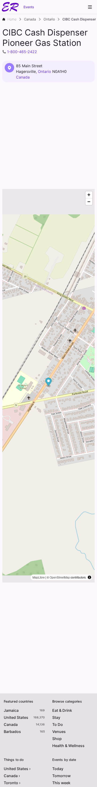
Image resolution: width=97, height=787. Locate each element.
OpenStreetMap (60, 577)
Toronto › (12, 782)
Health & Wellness (68, 745)
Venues (59, 731)
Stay (56, 717)
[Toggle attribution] (89, 577)
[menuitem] (90, 7)
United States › (17, 768)
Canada (23, 77)
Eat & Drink (62, 710)
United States (16, 717)
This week (61, 782)
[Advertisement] (48, 135)
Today (57, 768)
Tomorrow (61, 775)
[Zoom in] (88, 194)
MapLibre (38, 577)
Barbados (12, 731)
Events (29, 7)
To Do (57, 724)
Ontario (44, 71)
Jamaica (11, 710)
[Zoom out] (88, 201)
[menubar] (90, 7)
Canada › (12, 775)
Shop (57, 738)
